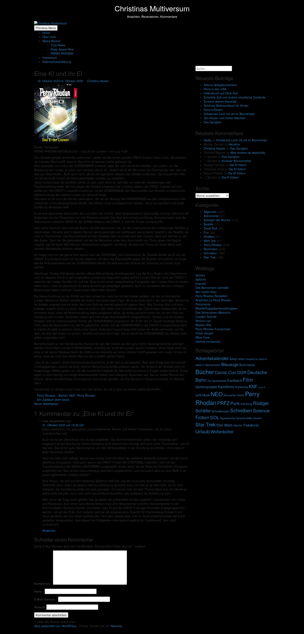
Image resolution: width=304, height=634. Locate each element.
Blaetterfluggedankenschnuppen (216, 308)
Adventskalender (212, 358)
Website (39, 607)
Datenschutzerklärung (56, 62)
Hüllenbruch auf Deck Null (221, 93)
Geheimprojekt (206, 386)
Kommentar (43, 583)
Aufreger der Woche (217, 220)
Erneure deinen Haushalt (220, 101)
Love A (261, 387)
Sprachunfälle (244, 418)
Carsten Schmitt (205, 317)
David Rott (210, 228)
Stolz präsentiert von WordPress (55, 626)
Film (248, 379)
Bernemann (212, 365)
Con (232, 372)
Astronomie (211, 216)
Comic (221, 372)
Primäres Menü (46, 28)
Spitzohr (200, 279)
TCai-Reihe (58, 45)
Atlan (241, 359)
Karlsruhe (241, 387)
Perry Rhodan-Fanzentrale (212, 329)
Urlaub (202, 431)
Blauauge (229, 364)
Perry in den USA (215, 89)
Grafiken (209, 236)
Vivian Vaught (204, 333)
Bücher (63, 395)
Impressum (49, 57)
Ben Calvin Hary (206, 292)
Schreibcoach (220, 411)
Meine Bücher (51, 41)
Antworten (49, 530)
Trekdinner (251, 425)
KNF (253, 386)
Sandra (200, 275)
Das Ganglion (212, 122)
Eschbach (234, 380)
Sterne (237, 425)
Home (46, 33)
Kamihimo (226, 386)
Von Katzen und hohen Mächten (225, 118)
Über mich (49, 37)
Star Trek (210, 257)
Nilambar (116, 626)
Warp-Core (202, 337)
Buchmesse (247, 365)
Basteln (208, 224)
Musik (206, 395)
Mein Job (210, 241)
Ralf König (246, 404)
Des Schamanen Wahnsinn (213, 312)
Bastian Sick (203, 325)
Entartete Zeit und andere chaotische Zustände (235, 97)
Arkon (233, 359)
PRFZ (223, 402)
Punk (235, 403)
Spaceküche (227, 418)
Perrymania (203, 304)
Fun (206, 232)
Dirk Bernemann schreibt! (212, 288)
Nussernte (230, 395)
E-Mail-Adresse (45, 599)
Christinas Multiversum (152, 8)
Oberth (240, 395)
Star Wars (224, 424)
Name (39, 591)
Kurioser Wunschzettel (236, 161)
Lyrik (198, 395)
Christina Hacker (98, 81)
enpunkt (200, 283)
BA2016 (263, 359)
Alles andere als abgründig (247, 152)
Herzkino (234, 144)
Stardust (257, 418)
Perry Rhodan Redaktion (211, 296)
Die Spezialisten (216, 381)
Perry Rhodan (46, 395)
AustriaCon (252, 359)
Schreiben (210, 253)
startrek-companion (208, 341)
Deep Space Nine (62, 49)
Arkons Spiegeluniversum (220, 85)
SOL (214, 417)
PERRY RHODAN (62, 53)
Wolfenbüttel (222, 432)
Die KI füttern (238, 165)
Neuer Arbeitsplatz (46, 404)
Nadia (207, 140)
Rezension (211, 249)
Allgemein (210, 212)
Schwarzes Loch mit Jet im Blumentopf (229, 114)
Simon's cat (203, 321)
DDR (242, 372)
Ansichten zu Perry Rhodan (213, 300)
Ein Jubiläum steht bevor (52, 399)
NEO (72, 395)
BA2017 (200, 365)
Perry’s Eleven (213, 110)
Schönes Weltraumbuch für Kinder (226, 105)
